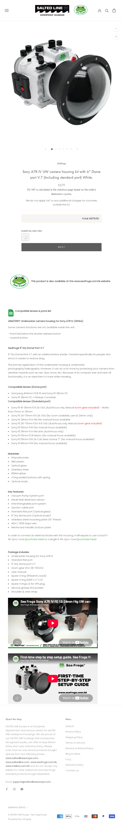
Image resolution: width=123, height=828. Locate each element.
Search (70, 726)
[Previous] (45, 149)
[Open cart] (114, 10)
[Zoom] (116, 28)
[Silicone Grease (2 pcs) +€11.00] (25, 237)
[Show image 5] (67, 149)
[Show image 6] (71, 149)
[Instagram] (14, 789)
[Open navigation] (7, 10)
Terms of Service (75, 742)
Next (61, 247)
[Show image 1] (52, 149)
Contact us (72, 770)
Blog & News (73, 753)
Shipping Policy (74, 737)
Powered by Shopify (19, 819)
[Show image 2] (56, 149)
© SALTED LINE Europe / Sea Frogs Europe (27, 814)
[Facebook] (7, 789)
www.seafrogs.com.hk (87, 281)
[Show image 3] (59, 149)
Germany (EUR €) (16, 807)
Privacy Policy (73, 731)
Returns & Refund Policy (79, 748)
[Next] (77, 149)
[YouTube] (22, 789)
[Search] (107, 10)
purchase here (34, 539)
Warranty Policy (74, 764)
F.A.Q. (69, 759)
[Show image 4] (63, 149)
